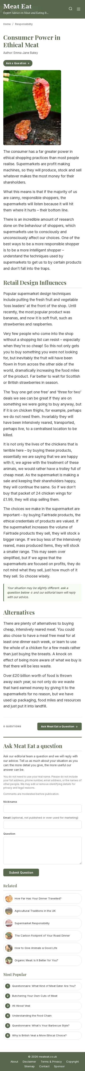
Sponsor (59, 1066)
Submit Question (21, 872)
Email (40, 817)
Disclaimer (29, 1061)
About (14, 1061)
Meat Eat (17, 6)
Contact (44, 1066)
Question (9, 833)
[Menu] (79, 9)
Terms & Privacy (51, 1061)
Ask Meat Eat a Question (57, 726)
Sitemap (29, 1066)
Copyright (72, 1061)
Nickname (10, 801)
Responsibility (24, 24)
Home (7, 24)
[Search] (70, 9)
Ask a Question (16, 63)
